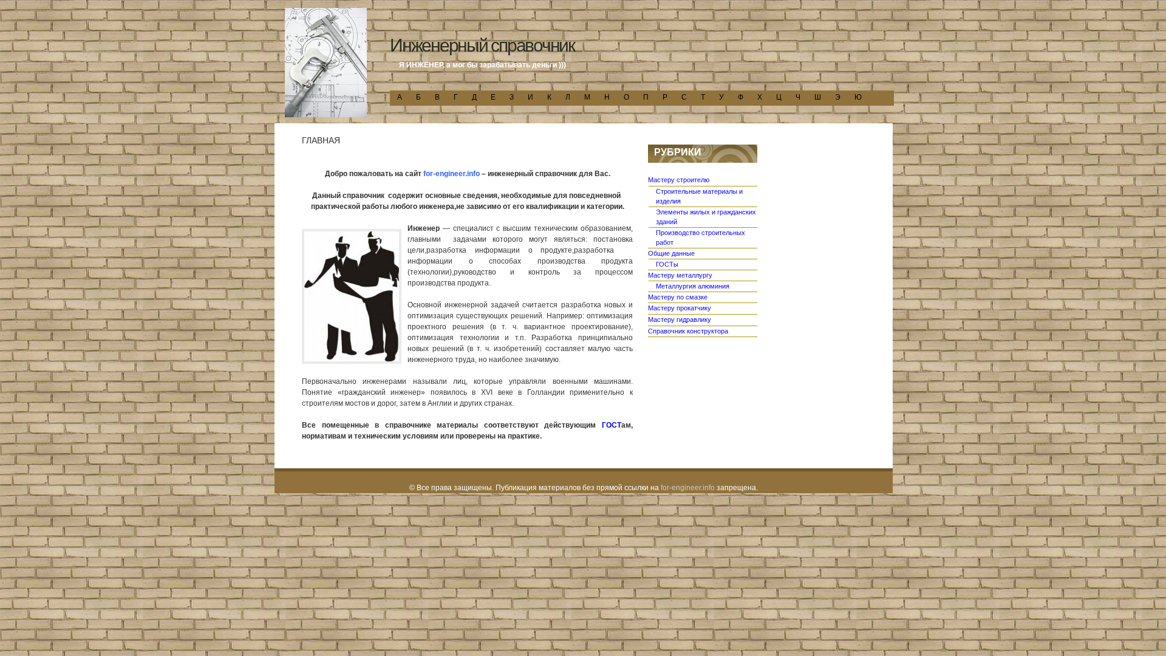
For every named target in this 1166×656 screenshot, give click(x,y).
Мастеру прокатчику (679, 308)
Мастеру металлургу (680, 275)
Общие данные (671, 253)
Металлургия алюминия (692, 286)
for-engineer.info (688, 487)
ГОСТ (611, 425)
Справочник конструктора (688, 331)
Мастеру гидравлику (679, 319)
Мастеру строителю (678, 179)
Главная (321, 140)
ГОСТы (667, 264)
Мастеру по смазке (677, 297)
